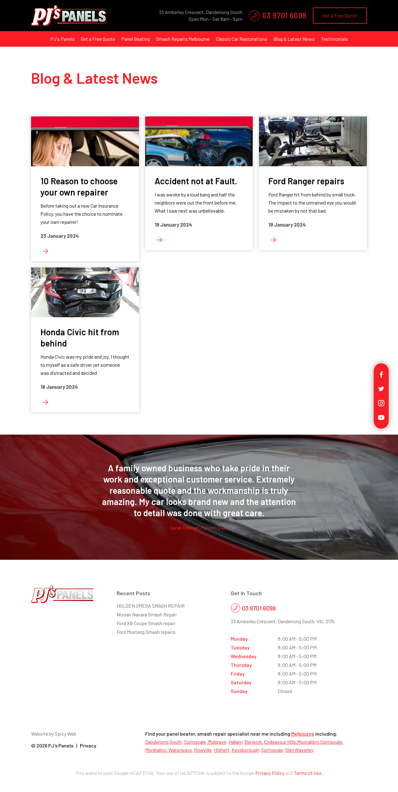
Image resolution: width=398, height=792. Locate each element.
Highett (221, 750)
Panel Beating (135, 39)
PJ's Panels (62, 39)
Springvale (195, 742)
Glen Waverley (299, 750)
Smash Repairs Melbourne (183, 39)
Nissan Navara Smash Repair (147, 614)
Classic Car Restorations (241, 39)
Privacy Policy (270, 773)
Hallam (236, 742)
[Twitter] (381, 388)
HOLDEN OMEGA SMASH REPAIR (151, 606)
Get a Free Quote (340, 15)
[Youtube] (381, 417)
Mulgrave (216, 742)
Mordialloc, (156, 750)
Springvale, (331, 742)
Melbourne (302, 734)
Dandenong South (163, 742)
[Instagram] (381, 402)
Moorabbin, (308, 742)
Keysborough (245, 750)
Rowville (202, 750)
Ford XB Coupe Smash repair (146, 623)
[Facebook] (381, 374)
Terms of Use (308, 773)
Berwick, (254, 742)
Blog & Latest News (294, 39)
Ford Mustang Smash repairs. (147, 632)
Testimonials (334, 39)
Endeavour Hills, (280, 742)
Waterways (180, 750)
